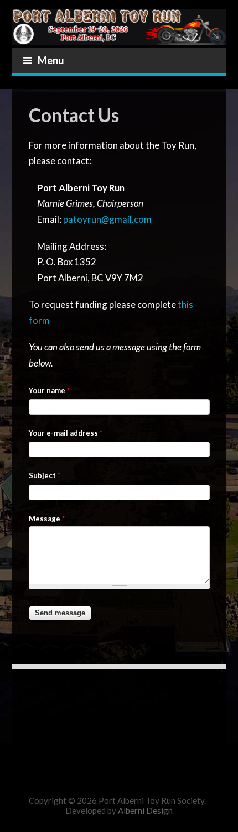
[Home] (119, 22)
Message (47, 518)
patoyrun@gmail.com (107, 219)
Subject (44, 475)
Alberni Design (145, 810)
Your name (49, 390)
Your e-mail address (65, 432)
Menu (51, 60)
